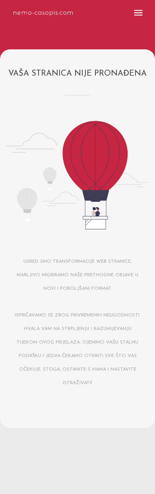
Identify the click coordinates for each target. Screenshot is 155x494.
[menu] (138, 12)
